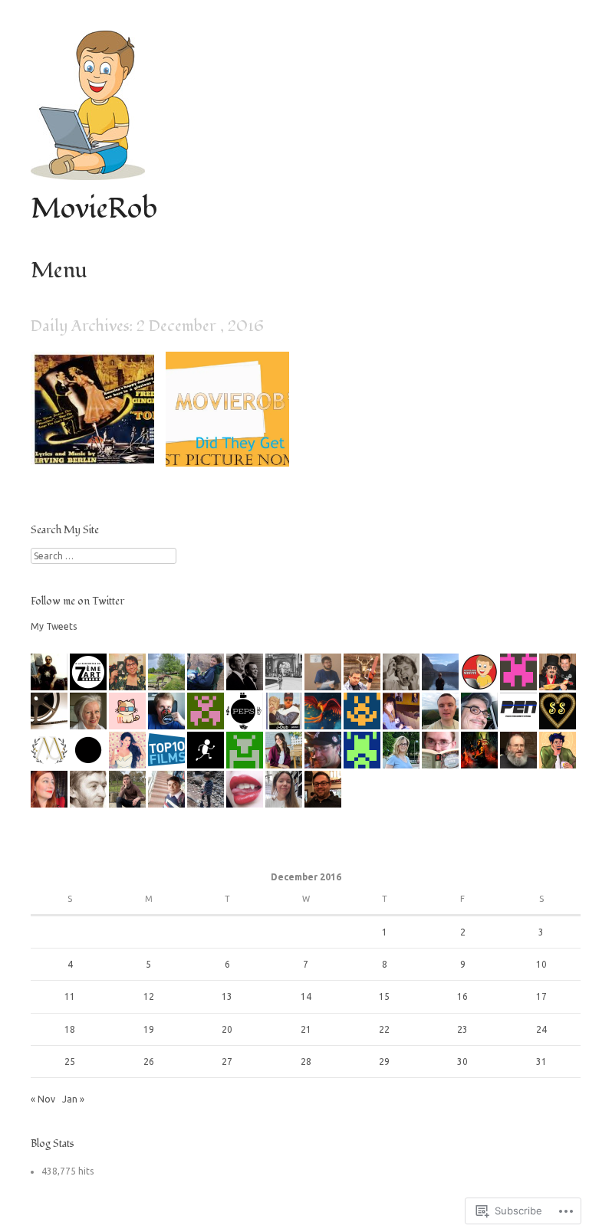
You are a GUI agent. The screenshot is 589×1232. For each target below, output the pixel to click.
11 (69, 996)
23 (462, 1029)
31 (541, 1062)
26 (148, 1062)
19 (148, 1029)
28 (306, 1062)
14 (306, 996)
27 (227, 1062)
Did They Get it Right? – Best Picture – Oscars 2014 (232, 436)
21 (306, 1029)
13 (227, 996)
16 (462, 996)
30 (462, 1062)
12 (148, 996)
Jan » (73, 1099)
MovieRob (94, 209)
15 (384, 996)
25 (69, 1062)
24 (541, 1029)
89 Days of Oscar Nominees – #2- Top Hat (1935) (96, 436)
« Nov (43, 1099)
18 (69, 1029)
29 (384, 1062)
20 (227, 1029)
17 (541, 996)
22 (384, 1029)
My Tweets (54, 626)
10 (541, 964)
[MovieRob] (88, 176)
